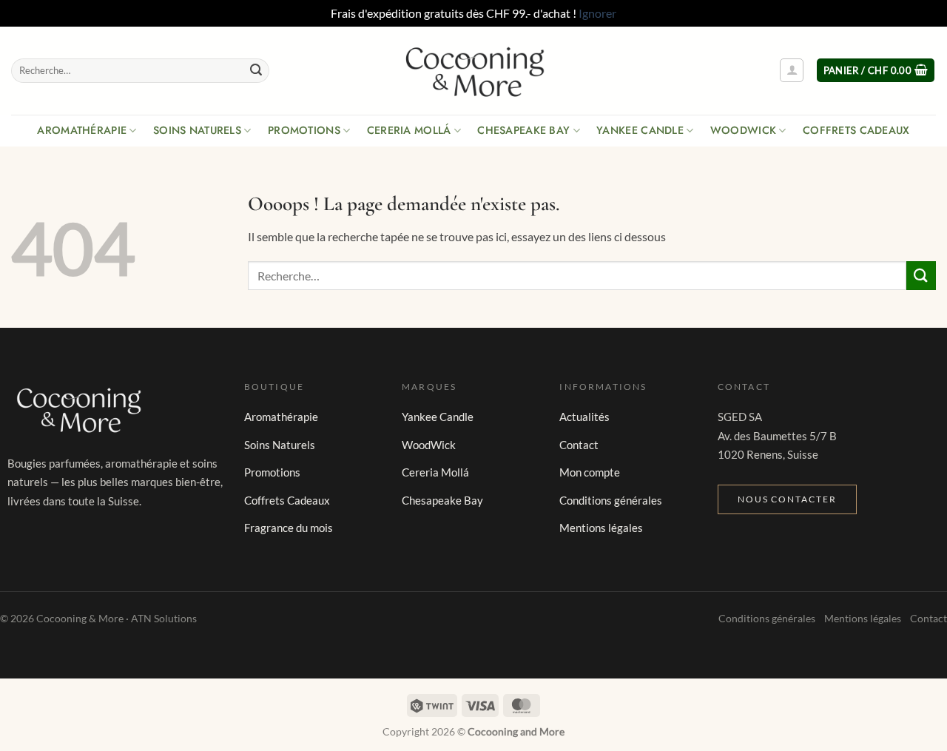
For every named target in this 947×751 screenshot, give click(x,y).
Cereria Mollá (409, 130)
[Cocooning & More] (473, 70)
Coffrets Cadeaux (856, 130)
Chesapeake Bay (523, 130)
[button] (791, 70)
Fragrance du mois (288, 527)
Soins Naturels (197, 130)
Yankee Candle (640, 130)
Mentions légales (601, 527)
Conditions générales (610, 500)
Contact (579, 444)
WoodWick (743, 130)
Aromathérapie (82, 130)
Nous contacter (787, 499)
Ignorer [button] (597, 13)
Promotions (304, 130)
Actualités (584, 416)
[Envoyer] (256, 70)
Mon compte (589, 472)
